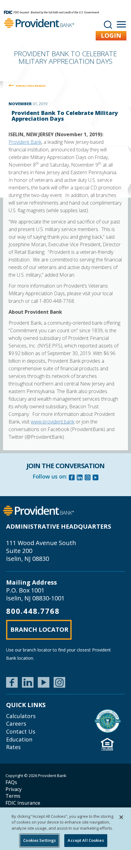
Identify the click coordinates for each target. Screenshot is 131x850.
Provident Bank (25, 142)
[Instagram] (88, 478)
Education (19, 739)
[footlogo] (38, 510)
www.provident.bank (52, 421)
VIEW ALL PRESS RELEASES (31, 85)
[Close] (121, 817)
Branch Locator (39, 629)
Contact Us (20, 731)
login (111, 35)
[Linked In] (80, 478)
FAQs (11, 782)
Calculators (21, 716)
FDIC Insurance (22, 803)
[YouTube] (43, 682)
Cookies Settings (39, 840)
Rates (13, 747)
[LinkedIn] (28, 682)
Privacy (13, 789)
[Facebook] (72, 478)
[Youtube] (96, 478)
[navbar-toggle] (121, 24)
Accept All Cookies (86, 840)
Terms (12, 796)
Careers (16, 723)
